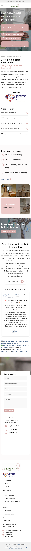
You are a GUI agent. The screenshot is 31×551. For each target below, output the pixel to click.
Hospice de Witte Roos (14, 295)
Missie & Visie (6, 491)
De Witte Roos (8, 536)
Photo (17, 331)
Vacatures (12, 1)
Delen (15, 334)
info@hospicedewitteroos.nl (13, 530)
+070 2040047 (12, 429)
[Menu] (2, 5)
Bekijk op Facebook (8, 334)
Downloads (6, 520)
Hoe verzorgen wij (8, 515)
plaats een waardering (19, 351)
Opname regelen (8, 495)
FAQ (8, 1)
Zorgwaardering (20, 1)
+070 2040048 (12, 433)
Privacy (24, 547)
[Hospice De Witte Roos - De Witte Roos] (15, 5)
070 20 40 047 (9, 532)
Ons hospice (6, 480)
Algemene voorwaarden (15, 549)
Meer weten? (5, 179)
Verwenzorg (6, 507)
